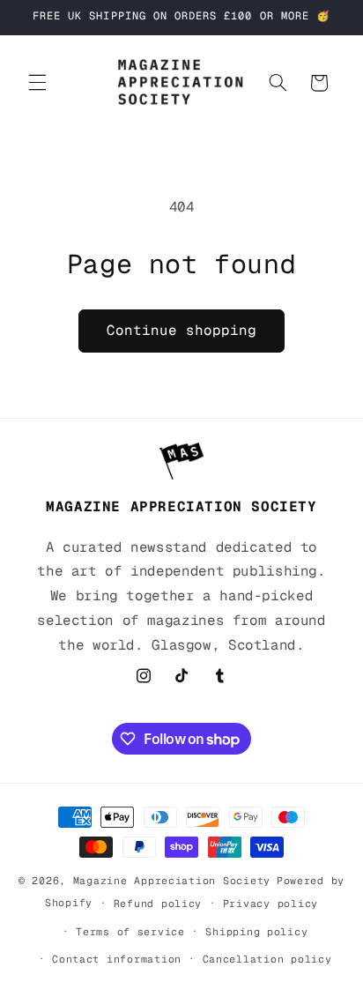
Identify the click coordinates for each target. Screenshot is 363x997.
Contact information (117, 958)
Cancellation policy (267, 958)
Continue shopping (182, 330)
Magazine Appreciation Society (171, 880)
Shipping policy (256, 931)
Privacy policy (270, 903)
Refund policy (158, 903)
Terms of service (130, 931)
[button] (37, 83)
